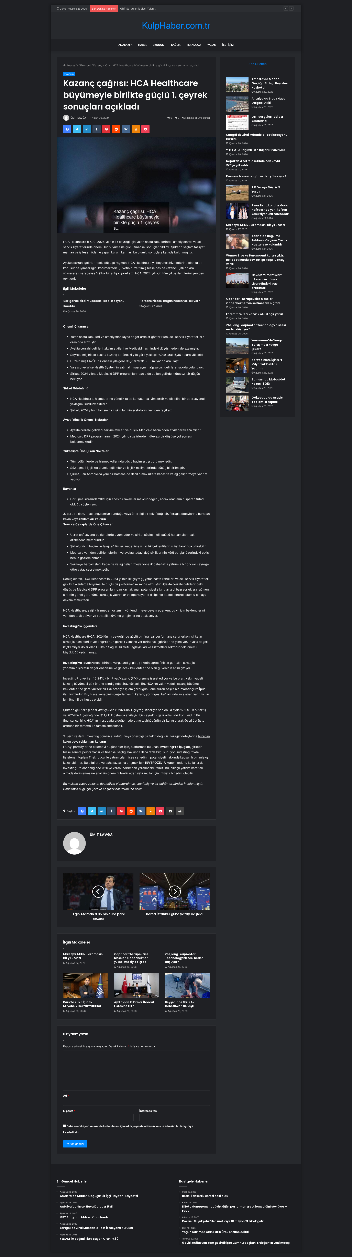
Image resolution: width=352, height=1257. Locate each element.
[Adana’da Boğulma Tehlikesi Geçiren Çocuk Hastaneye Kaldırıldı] (237, 241)
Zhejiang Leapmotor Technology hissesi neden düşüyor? (184, 958)
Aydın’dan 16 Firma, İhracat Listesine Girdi (134, 1004)
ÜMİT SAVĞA (78, 117)
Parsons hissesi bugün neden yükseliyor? (170, 301)
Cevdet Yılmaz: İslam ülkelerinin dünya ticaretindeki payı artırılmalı (267, 281)
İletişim (228, 44)
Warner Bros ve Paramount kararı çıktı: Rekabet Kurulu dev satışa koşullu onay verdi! (255, 259)
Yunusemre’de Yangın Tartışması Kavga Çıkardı (268, 344)
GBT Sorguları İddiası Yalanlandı (140, 8)
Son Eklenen (258, 64)
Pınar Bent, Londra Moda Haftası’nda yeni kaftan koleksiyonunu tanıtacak (270, 209)
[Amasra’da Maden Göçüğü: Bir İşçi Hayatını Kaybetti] (237, 84)
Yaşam (212, 44)
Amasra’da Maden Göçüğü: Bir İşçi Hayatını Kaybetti (270, 83)
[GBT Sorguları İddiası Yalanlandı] (237, 122)
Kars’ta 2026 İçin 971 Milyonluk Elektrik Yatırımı (82, 1004)
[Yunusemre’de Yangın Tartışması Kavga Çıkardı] (237, 346)
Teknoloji (193, 44)
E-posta (69, 1110)
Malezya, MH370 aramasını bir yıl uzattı (83, 956)
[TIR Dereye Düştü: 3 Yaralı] (237, 193)
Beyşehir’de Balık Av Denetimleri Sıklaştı (179, 1004)
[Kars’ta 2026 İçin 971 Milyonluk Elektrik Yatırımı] (85, 985)
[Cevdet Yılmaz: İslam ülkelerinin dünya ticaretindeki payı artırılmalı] (237, 280)
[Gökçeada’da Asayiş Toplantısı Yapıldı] (237, 403)
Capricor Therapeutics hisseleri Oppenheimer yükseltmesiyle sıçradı (131, 958)
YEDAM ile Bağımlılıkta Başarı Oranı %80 (255, 150)
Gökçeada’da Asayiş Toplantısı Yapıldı (267, 400)
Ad (66, 1095)
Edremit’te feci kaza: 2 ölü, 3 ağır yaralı (255, 314)
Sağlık (176, 44)
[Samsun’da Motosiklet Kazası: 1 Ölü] (237, 385)
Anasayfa (125, 44)
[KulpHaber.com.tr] (176, 26)
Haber (142, 44)
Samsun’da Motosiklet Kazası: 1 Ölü (268, 381)
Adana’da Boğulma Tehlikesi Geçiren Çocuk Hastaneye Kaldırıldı (269, 240)
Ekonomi (159, 44)
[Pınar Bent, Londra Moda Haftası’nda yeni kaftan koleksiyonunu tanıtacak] (237, 211)
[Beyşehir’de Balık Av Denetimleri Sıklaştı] (187, 985)
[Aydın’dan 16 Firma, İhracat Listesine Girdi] (136, 985)
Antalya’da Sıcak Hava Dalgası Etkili (268, 100)
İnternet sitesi (148, 1110)
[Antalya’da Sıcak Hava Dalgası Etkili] (237, 104)
